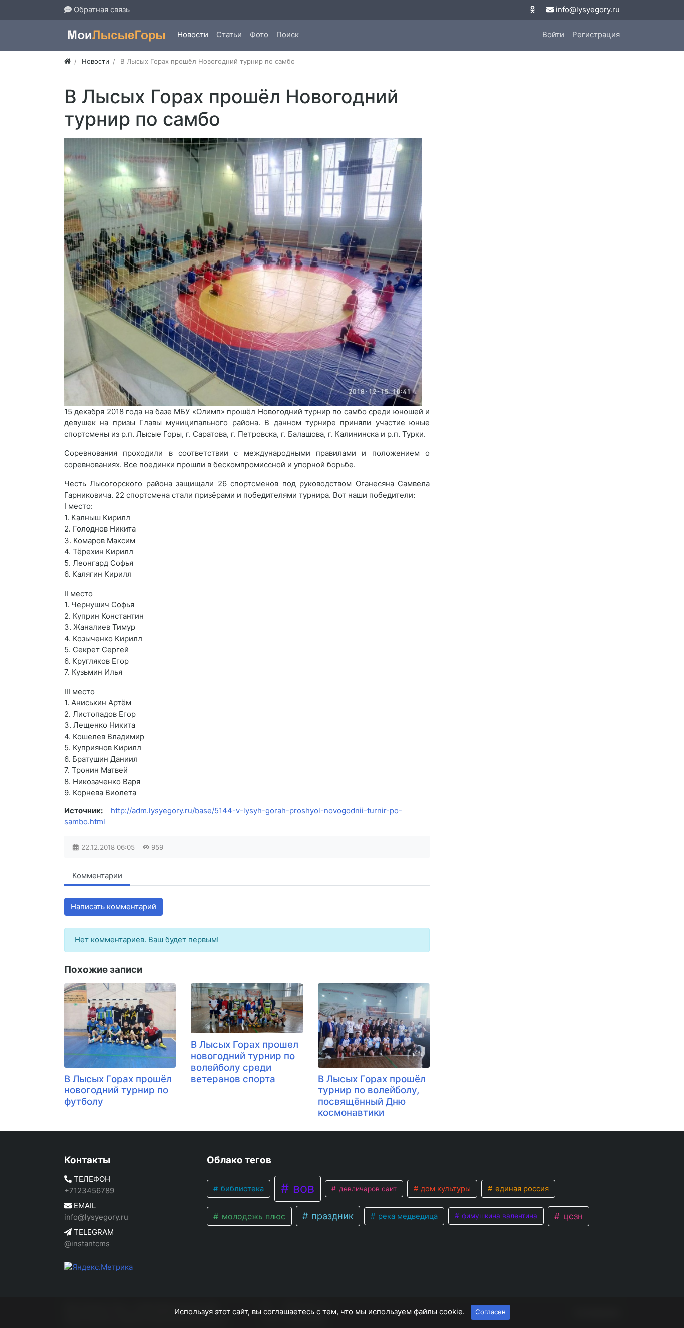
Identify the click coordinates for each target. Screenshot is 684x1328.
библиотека (241, 1188)
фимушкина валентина (498, 1216)
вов (301, 1188)
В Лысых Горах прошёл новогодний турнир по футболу (118, 1090)
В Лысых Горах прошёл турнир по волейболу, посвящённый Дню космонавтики (372, 1096)
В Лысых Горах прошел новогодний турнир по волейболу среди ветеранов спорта (244, 1062)
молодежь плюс (252, 1216)
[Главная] (67, 61)
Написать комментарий (113, 906)
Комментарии (97, 875)
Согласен (490, 1312)
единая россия (521, 1188)
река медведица (407, 1216)
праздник (331, 1215)
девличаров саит (367, 1189)
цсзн (572, 1216)
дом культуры (445, 1188)
